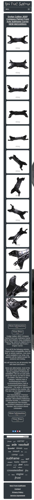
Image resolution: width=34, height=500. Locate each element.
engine (19, 473)
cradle (21, 455)
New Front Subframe (18, 486)
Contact (18, 489)
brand (25, 448)
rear (9, 451)
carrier (20, 441)
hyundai (11, 448)
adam (26, 451)
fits (26, 470)
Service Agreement (17, 496)
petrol (15, 465)
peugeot (10, 462)
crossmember (15, 470)
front (18, 477)
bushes (26, 465)
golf (14, 441)
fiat (22, 451)
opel (27, 459)
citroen (22, 459)
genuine (9, 465)
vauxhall (23, 444)
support (24, 462)
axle (14, 444)
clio (27, 441)
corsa (15, 454)
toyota (16, 462)
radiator (20, 467)
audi (14, 467)
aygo (8, 445)
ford (20, 464)
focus (13, 474)
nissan (19, 448)
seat (26, 474)
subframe (12, 458)
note (9, 474)
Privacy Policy (17, 492)
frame (10, 441)
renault (16, 451)
